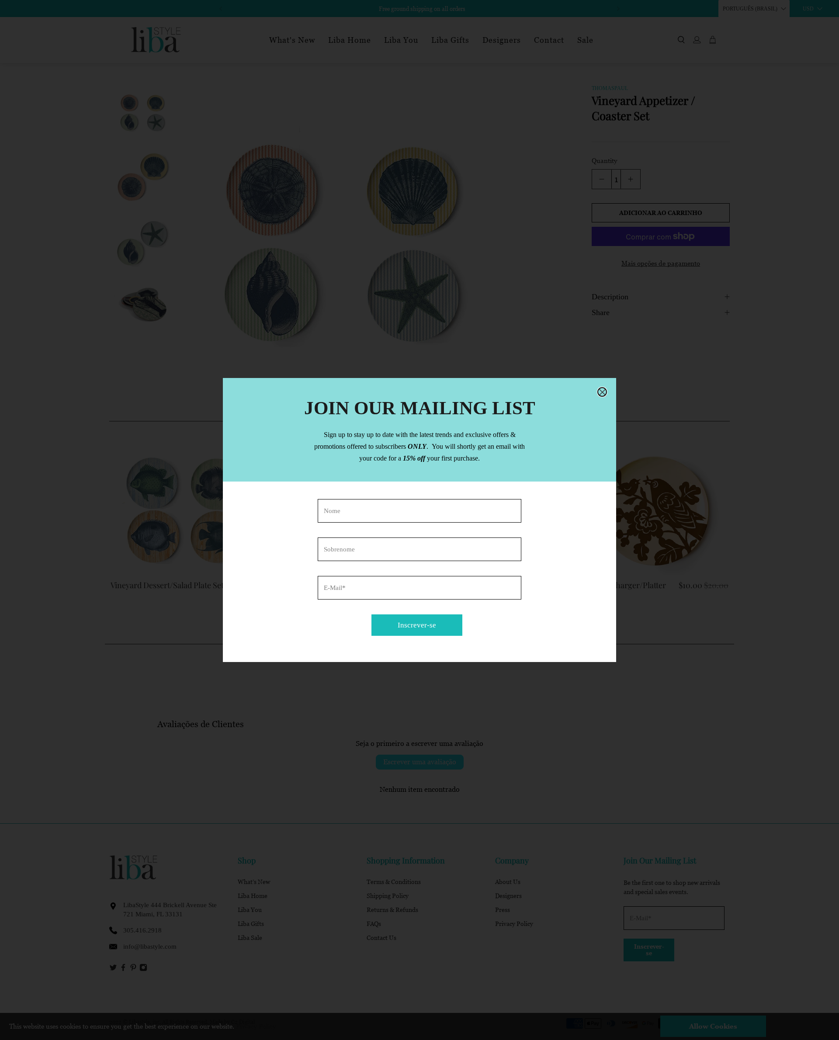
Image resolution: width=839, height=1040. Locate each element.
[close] (602, 392)
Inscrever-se (417, 625)
